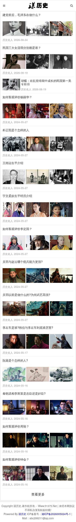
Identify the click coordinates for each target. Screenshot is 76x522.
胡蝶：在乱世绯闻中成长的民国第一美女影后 (46, 82)
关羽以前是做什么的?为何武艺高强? (26, 295)
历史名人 (8, 40)
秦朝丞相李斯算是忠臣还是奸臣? (24, 393)
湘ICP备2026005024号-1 (56, 514)
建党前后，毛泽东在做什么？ (22, 15)
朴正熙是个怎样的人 (16, 130)
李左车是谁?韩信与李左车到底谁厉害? (28, 327)
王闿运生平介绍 (13, 163)
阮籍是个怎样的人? (15, 360)
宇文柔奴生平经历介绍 (17, 196)
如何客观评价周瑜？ (16, 426)
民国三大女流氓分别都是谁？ (22, 48)
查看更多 (38, 494)
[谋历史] (38, 8)
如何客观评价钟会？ (16, 459)
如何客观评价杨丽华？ (17, 97)
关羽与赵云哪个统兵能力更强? (23, 262)
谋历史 (22, 514)
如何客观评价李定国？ (17, 229)
